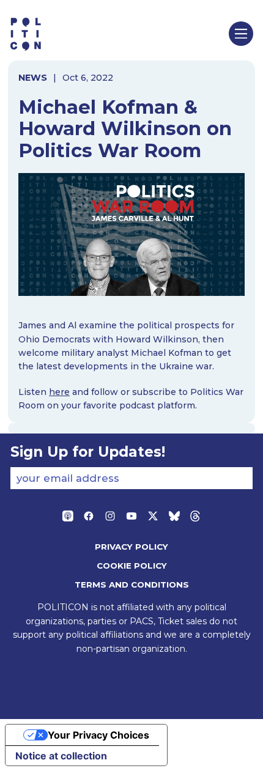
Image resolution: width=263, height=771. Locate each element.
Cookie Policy (132, 565)
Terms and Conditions (132, 584)
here (59, 391)
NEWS (32, 77)
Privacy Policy (131, 547)
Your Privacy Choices (98, 735)
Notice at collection (61, 756)
